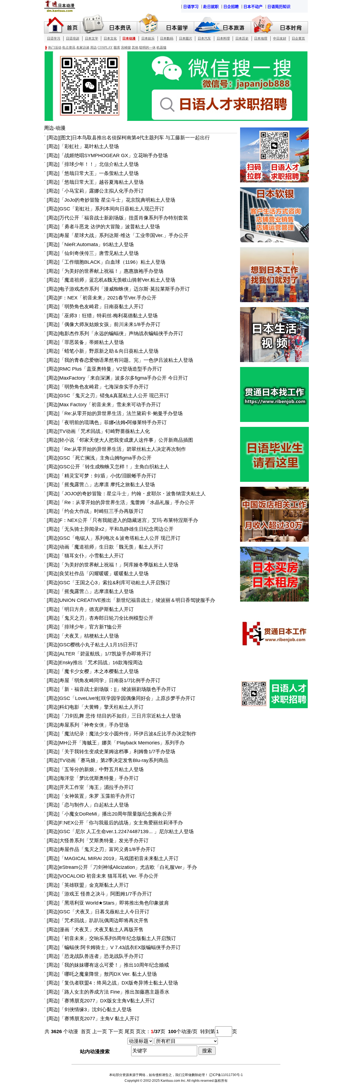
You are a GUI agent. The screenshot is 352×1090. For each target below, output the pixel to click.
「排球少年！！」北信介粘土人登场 (99, 164)
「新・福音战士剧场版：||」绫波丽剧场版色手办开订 (117, 689)
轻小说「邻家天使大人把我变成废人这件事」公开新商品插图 (126, 440)
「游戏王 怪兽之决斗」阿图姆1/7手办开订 (105, 894)
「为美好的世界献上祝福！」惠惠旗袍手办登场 (111, 271)
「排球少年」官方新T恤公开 (90, 627)
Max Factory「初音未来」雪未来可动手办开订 (110, 404)
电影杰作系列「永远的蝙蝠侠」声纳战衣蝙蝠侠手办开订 (121, 333)
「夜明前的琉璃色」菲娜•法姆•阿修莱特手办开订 (113, 422)
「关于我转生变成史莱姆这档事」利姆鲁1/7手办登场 (117, 751)
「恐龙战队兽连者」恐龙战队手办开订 (101, 956)
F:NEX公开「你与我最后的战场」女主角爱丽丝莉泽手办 (121, 822)
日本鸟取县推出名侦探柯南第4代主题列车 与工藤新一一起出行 (141, 137)
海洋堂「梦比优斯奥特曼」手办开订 (99, 778)
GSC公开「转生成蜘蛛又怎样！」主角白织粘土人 (114, 466)
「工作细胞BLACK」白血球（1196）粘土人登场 (112, 262)
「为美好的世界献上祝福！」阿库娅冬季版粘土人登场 (118, 565)
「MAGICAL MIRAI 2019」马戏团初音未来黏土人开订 (118, 858)
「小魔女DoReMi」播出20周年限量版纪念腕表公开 (115, 814)
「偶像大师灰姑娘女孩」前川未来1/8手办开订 (109, 324)
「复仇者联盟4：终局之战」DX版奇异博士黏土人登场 (118, 983)
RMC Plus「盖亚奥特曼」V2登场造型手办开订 (110, 369)
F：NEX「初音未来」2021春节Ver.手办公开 (107, 298)
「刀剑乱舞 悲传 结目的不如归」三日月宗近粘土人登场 (120, 716)
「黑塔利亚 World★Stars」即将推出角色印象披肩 (114, 903)
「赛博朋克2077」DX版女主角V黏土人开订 (107, 1000)
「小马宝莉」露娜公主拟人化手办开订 (101, 191)
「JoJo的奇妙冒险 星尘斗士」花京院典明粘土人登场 (117, 200)
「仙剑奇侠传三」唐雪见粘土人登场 (99, 253)
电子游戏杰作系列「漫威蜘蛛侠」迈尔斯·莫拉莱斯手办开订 (124, 289)
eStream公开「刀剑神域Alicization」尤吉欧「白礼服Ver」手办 (128, 867)
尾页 (129, 1031)
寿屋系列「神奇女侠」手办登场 (94, 725)
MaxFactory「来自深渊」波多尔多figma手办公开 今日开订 (123, 378)
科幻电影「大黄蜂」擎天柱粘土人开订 (101, 707)
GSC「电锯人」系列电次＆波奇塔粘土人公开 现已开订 (119, 538)
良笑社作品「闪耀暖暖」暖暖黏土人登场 (103, 573)
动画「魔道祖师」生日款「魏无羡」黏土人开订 (111, 547)
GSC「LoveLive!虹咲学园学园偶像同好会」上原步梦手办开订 (127, 698)
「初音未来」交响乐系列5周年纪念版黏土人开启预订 (117, 938)
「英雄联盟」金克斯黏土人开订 (94, 885)
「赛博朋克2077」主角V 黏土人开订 (99, 1018)
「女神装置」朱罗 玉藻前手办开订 (97, 796)
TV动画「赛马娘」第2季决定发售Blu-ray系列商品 (113, 760)
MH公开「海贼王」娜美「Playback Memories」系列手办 (122, 743)
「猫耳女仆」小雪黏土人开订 (91, 555)
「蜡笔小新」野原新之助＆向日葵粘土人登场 (108, 351)
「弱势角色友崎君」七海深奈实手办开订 (103, 387)
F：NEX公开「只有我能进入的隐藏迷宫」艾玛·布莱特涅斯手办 (128, 520)
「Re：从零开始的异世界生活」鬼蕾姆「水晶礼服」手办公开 (126, 502)
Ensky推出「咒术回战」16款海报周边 (101, 662)
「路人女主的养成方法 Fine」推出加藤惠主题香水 (114, 992)
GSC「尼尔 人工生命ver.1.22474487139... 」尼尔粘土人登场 (126, 831)
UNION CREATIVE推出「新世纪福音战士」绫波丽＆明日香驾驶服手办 (137, 600)
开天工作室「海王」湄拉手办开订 (96, 787)
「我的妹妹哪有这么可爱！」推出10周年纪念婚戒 (114, 965)
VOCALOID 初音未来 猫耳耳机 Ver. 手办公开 (108, 876)
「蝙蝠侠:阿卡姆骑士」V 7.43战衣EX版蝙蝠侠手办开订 (120, 947)
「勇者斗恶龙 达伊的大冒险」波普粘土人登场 (109, 226)
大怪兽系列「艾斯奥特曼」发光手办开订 (103, 840)
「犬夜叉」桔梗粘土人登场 (89, 636)
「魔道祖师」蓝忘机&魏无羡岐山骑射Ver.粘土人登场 (117, 280)
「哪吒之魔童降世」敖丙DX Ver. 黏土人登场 (108, 974)
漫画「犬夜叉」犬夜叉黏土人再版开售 (101, 929)
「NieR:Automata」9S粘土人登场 (96, 244)
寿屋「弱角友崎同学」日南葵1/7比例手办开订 (109, 680)
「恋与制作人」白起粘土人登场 (94, 805)
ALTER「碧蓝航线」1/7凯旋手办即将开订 (105, 654)
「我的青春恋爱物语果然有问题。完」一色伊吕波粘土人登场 (126, 360)
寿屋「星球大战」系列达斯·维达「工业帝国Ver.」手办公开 (123, 235)
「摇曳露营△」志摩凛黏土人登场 (96, 591)
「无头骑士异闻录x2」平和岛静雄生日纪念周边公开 (116, 529)
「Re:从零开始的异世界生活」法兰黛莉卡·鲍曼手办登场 (121, 413)
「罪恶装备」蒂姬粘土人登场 (91, 342)
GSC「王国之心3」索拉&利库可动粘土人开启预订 (114, 582)
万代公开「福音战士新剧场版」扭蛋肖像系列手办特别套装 (123, 218)
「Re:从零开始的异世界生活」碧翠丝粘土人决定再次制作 (122, 449)
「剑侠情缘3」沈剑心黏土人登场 (95, 1009)
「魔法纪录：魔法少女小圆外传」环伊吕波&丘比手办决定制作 (127, 733)
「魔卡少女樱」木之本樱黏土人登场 (99, 671)
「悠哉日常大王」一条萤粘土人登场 (99, 173)
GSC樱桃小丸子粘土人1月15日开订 (98, 644)
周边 (53, 137)
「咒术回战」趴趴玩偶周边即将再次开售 (103, 920)
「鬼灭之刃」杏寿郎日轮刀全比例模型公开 (106, 618)
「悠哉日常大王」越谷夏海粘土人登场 (101, 182)
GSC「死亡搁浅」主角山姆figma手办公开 (105, 458)
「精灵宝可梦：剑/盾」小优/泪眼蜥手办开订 (107, 476)
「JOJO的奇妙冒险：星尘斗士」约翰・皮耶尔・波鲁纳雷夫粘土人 (132, 493)
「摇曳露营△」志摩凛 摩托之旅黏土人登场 (107, 484)
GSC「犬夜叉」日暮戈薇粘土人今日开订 (104, 911)
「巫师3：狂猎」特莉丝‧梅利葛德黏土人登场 (108, 315)
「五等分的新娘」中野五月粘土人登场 (101, 769)
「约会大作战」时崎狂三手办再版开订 (101, 511)
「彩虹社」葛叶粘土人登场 (89, 146)
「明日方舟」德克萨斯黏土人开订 (96, 609)
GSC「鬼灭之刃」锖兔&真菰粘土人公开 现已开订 (114, 395)
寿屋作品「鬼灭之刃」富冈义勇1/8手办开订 (107, 849)
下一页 (115, 1031)
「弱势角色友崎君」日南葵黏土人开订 (101, 306)
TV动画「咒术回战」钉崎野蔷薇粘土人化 (104, 431)
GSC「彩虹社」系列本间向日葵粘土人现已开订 (111, 209)
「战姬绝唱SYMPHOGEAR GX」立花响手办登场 (113, 155)
